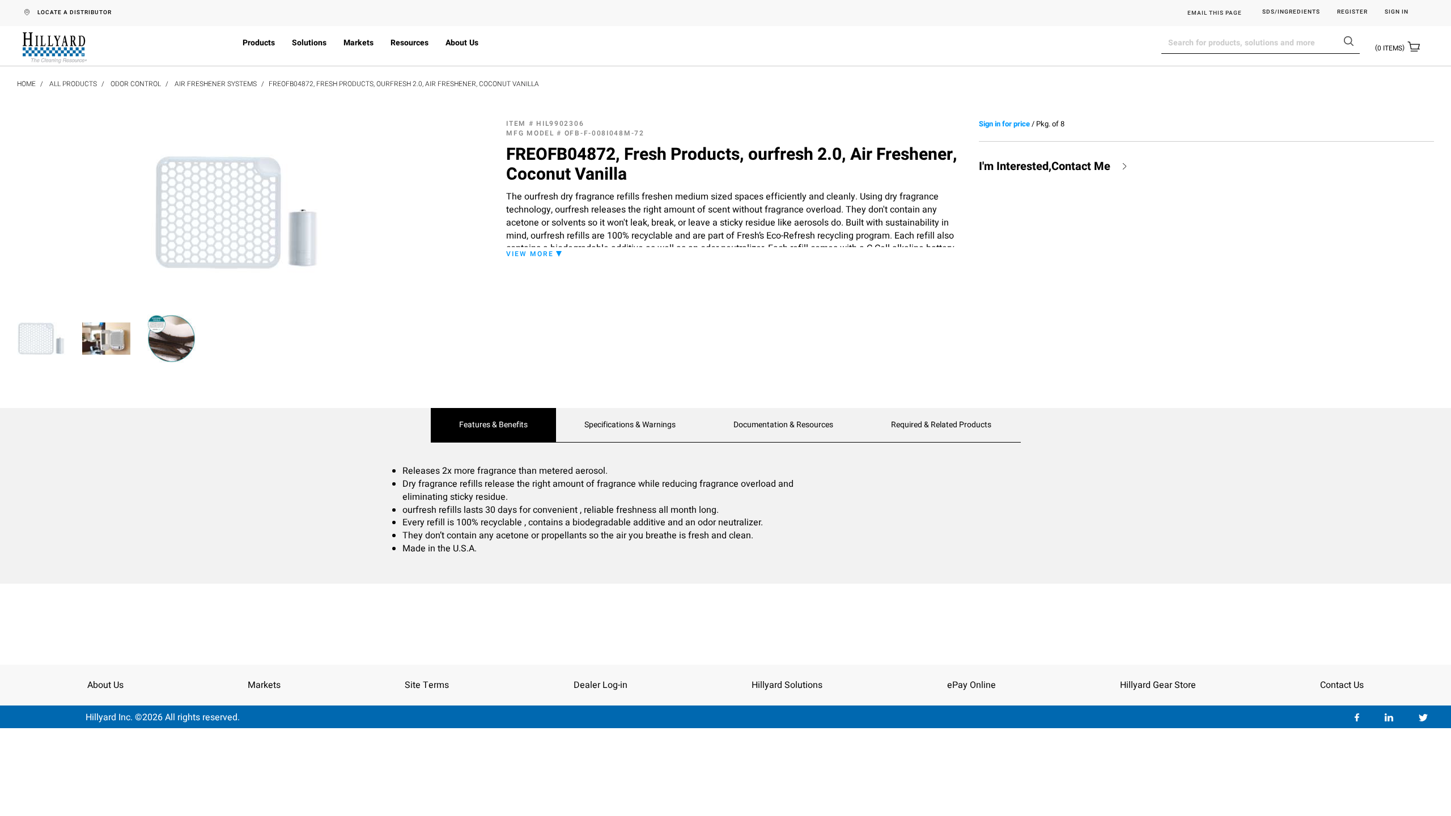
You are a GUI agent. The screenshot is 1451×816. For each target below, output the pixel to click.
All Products (73, 84)
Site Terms (427, 685)
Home (26, 84)
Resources (409, 43)
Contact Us (1342, 685)
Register (1352, 12)
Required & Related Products (941, 425)
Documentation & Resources (783, 425)
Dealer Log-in (600, 685)
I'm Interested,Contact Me (1044, 167)
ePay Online (971, 685)
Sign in (1396, 12)
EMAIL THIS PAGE (1214, 13)
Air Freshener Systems (216, 84)
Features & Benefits (493, 425)
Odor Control (136, 84)
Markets (358, 43)
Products (259, 43)
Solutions (309, 43)
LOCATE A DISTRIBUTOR (74, 12)
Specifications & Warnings (630, 425)
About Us (462, 43)
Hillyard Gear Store (1158, 685)
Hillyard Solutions (787, 685)
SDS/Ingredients (1291, 12)
